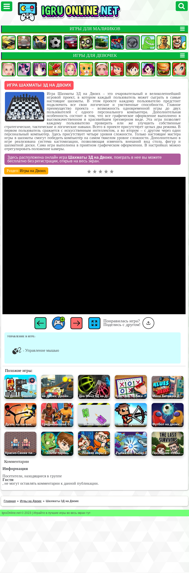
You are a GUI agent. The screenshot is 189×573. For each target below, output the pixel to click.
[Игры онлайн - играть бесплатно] (80, 20)
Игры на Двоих (33, 171)
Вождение (133, 42)
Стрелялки (39, 42)
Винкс (179, 69)
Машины (8, 42)
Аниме (39, 69)
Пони (24, 69)
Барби (70, 69)
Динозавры (148, 42)
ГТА (164, 42)
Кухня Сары (133, 69)
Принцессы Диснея (117, 69)
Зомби (86, 42)
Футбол (55, 42)
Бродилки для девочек (148, 69)
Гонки (24, 42)
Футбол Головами (179, 42)
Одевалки (8, 69)
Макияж (101, 69)
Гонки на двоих (70, 42)
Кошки (86, 69)
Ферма (55, 69)
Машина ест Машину (117, 42)
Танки (101, 42)
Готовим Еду (164, 69)
